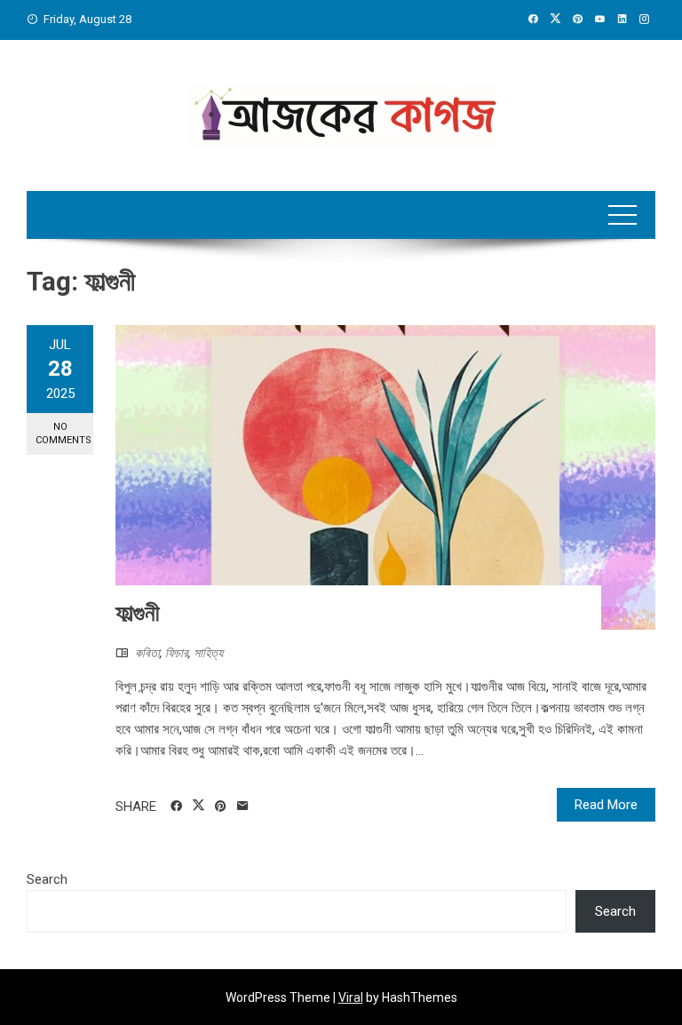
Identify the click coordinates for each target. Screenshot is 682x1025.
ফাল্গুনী (137, 613)
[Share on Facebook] (176, 806)
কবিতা (147, 653)
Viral (350, 997)
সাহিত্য (208, 653)
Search (47, 879)
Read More (606, 805)
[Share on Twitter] (198, 805)
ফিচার (176, 653)
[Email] (243, 806)
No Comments (63, 433)
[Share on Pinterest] (221, 806)
